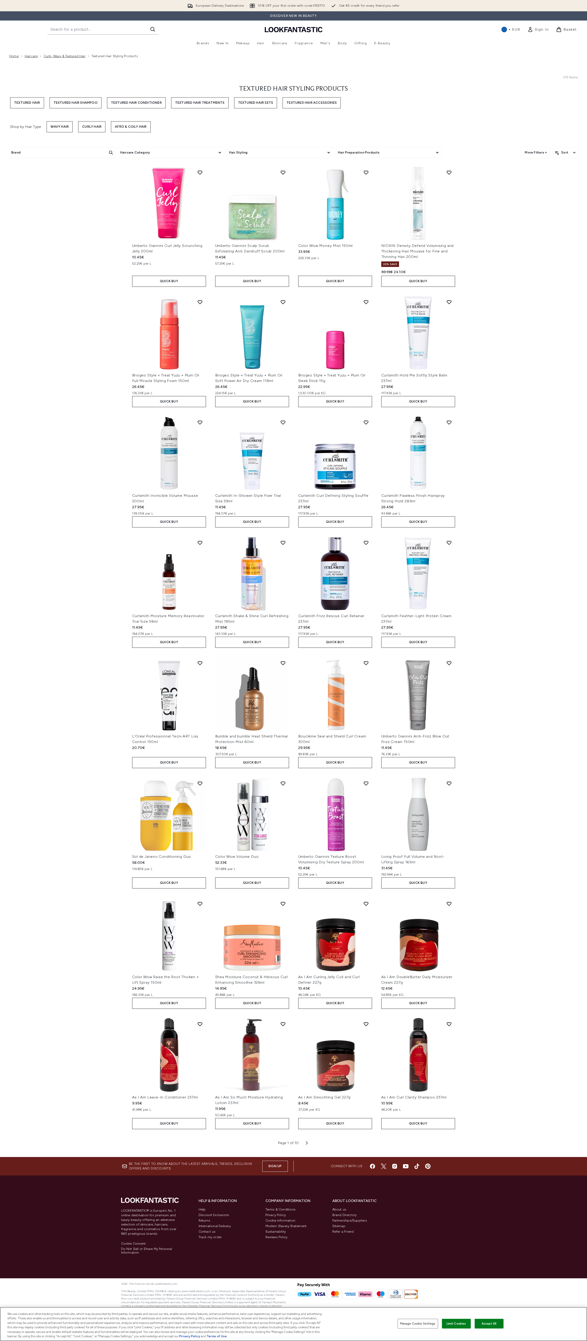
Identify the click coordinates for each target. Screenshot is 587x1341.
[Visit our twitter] (383, 1166)
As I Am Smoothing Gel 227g (324, 1097)
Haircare (31, 56)
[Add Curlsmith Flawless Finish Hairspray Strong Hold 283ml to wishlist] (449, 422)
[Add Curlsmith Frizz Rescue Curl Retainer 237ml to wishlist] (366, 542)
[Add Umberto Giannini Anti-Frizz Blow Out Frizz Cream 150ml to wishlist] (449, 663)
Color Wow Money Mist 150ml (325, 245)
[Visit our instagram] (394, 1166)
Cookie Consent (133, 1244)
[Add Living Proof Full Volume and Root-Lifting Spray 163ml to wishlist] (449, 783)
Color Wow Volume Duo (237, 856)
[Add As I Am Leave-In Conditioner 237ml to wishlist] (200, 1024)
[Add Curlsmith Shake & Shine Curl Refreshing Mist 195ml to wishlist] (283, 542)
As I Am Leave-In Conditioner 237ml (165, 1097)
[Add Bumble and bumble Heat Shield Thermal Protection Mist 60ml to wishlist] (283, 663)
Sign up (275, 1166)
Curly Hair (91, 127)
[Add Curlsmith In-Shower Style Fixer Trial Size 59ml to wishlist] (283, 422)
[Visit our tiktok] (416, 1166)
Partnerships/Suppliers (349, 1221)
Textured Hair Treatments (200, 103)
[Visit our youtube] (405, 1166)
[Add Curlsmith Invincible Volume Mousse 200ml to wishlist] (200, 422)
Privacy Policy (275, 1215)
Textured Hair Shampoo (76, 103)
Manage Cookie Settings (417, 1323)
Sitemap (338, 1226)
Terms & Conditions (280, 1209)
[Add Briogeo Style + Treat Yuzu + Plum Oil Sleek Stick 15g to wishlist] (366, 302)
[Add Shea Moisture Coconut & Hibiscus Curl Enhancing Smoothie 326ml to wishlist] (283, 903)
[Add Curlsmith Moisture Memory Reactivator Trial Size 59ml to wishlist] (200, 542)
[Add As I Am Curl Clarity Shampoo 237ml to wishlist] (449, 1024)
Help (202, 1209)
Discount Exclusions (214, 1215)
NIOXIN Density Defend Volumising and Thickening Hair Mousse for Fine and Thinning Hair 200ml (417, 251)
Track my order (210, 1237)
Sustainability (275, 1232)
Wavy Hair (60, 127)
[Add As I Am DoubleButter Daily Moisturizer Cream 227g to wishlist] (449, 903)
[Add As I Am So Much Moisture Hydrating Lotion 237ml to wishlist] (283, 1024)
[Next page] (306, 1143)
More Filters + (536, 152)
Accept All (489, 1323)
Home (14, 56)
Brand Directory (344, 1215)
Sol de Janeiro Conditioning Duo (161, 856)
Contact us (207, 1232)
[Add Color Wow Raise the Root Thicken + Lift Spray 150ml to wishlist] (200, 903)
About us (339, 1209)
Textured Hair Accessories (311, 103)
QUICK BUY (169, 281)
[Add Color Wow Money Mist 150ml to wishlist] (366, 172)
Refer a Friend (343, 1232)
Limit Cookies (456, 1323)
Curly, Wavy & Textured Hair (64, 56)
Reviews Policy (276, 1237)
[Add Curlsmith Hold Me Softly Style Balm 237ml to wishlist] (449, 302)
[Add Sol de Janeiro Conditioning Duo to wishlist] (200, 783)
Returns (204, 1221)
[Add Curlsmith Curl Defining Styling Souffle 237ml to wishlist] (366, 422)
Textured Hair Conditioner (136, 103)
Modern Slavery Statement (286, 1226)
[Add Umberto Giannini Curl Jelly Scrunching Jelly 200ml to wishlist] (200, 172)
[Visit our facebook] (372, 1166)
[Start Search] (152, 29)
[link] (538, 29)
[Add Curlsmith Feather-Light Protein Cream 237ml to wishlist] (449, 542)
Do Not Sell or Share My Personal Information (146, 1251)
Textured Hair (27, 103)
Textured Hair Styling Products (293, 89)
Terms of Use (217, 1336)
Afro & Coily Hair (130, 127)
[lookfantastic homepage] (293, 29)
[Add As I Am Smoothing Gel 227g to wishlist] (366, 1024)
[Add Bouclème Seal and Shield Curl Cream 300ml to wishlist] (366, 663)
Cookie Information (280, 1221)
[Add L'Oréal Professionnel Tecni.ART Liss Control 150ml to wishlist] (200, 663)
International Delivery (215, 1226)
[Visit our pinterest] (427, 1166)
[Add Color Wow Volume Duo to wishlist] (283, 783)
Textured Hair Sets (255, 103)
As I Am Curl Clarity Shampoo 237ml (414, 1097)
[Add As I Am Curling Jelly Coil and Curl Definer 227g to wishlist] (366, 903)
